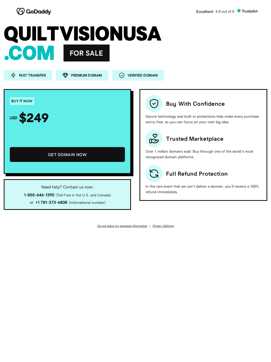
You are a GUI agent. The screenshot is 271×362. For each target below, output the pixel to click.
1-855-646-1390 (39, 195)
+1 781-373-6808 (51, 202)
